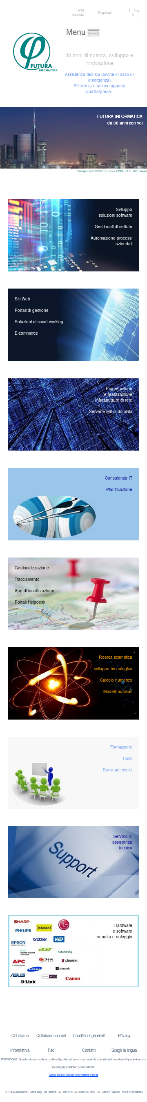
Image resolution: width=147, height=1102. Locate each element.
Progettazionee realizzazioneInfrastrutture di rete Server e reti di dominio (110, 400)
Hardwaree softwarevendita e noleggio (114, 931)
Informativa (19, 1050)
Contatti (89, 1050)
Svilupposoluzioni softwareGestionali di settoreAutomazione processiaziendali (111, 227)
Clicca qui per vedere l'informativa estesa (73, 1075)
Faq (51, 1050)
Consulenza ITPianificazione (118, 483)
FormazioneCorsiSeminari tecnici (117, 758)
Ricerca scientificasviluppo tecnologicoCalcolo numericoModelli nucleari (113, 674)
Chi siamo (20, 1035)
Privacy (124, 1035)
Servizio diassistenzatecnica (122, 842)
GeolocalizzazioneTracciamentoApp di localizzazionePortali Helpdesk (34, 585)
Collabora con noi (51, 1035)
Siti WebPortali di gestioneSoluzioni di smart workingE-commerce (39, 316)
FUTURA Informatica (104, 171)
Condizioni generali (89, 1035)
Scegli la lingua (124, 1050)
